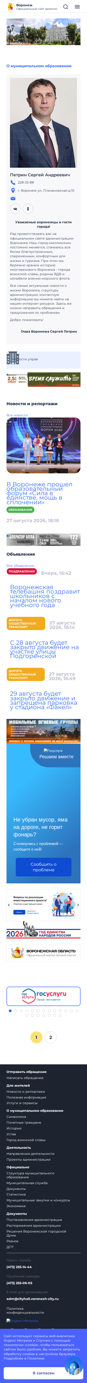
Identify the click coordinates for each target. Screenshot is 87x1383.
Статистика (16, 1194)
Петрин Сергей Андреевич (40, 174)
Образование (20, 509)
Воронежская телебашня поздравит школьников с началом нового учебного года (45, 596)
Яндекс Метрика (18, 1340)
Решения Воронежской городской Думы (36, 1233)
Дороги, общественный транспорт (22, 623)
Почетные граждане (23, 1122)
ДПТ (10, 1247)
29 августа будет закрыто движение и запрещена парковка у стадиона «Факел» (43, 700)
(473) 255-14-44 (19, 1267)
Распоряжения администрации (33, 1225)
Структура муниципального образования (30, 1175)
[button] (7, 375)
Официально (17, 1167)
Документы (16, 1189)
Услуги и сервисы (22, 1103)
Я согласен (44, 1373)
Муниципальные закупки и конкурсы (38, 1200)
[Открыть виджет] (74, 1365)
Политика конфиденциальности (25, 1311)
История (13, 1128)
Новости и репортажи (25, 1091)
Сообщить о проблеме (43, 867)
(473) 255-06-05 (19, 1283)
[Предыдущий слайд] (9, 905)
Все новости (17, 415)
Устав (11, 1134)
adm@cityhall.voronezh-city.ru (32, 1299)
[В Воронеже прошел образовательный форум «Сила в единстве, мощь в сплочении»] (43, 445)
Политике (36, 1358)
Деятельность (18, 1148)
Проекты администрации (28, 1159)
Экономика (16, 1206)
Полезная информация (26, 1097)
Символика (16, 1117)
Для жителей (18, 1086)
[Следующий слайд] (78, 905)
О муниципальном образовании (38, 66)
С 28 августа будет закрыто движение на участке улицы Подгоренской (44, 649)
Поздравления (22, 571)
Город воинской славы (25, 1140)
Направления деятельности (30, 1154)
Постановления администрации (34, 1220)
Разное (12, 1241)
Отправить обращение (26, 1072)
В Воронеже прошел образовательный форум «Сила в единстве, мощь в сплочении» (39, 493)
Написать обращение (25, 1078)
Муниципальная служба (27, 1183)
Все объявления (20, 566)
